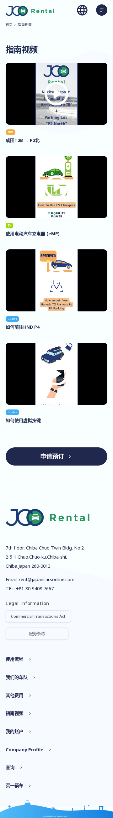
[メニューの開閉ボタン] (101, 10)
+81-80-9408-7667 (35, 588)
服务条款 (37, 633)
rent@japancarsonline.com (46, 579)
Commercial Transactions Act (38, 616)
